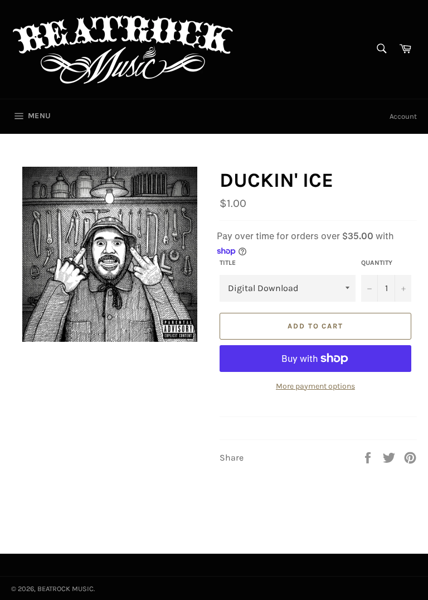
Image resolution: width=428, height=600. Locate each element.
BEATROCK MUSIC (65, 588)
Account (403, 116)
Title (228, 263)
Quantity (376, 263)
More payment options (315, 386)
